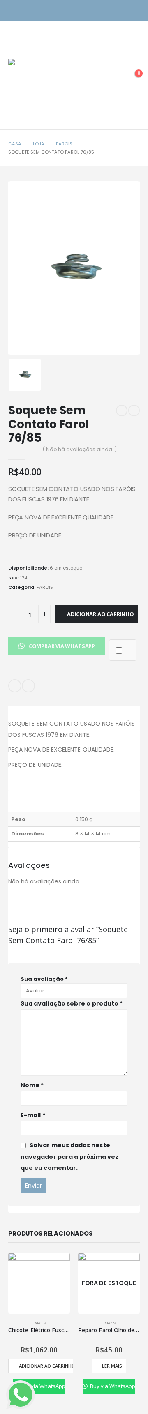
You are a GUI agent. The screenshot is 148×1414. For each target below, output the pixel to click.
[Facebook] (135, 10)
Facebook (28, 685)
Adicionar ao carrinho (100, 614)
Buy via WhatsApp (42, 1386)
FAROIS (45, 587)
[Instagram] (120, 10)
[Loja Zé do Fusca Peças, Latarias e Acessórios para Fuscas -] (37, 87)
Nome (32, 1085)
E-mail (14, 685)
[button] (56, 646)
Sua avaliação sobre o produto (72, 1003)
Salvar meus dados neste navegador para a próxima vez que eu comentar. (69, 1156)
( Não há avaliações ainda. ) (80, 449)
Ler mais (112, 1366)
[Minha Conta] (112, 77)
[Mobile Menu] (14, 48)
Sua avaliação (44, 979)
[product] (39, 1283)
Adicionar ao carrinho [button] (46, 1366)
